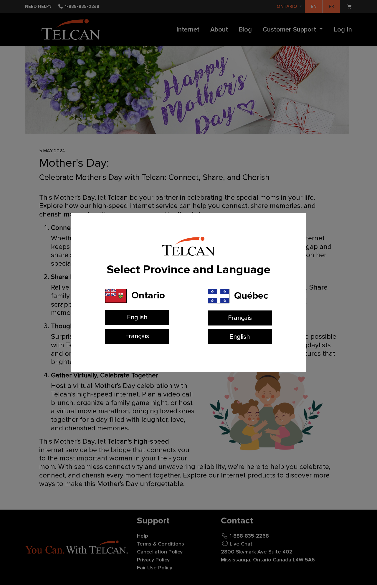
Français (137, 336)
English (137, 317)
